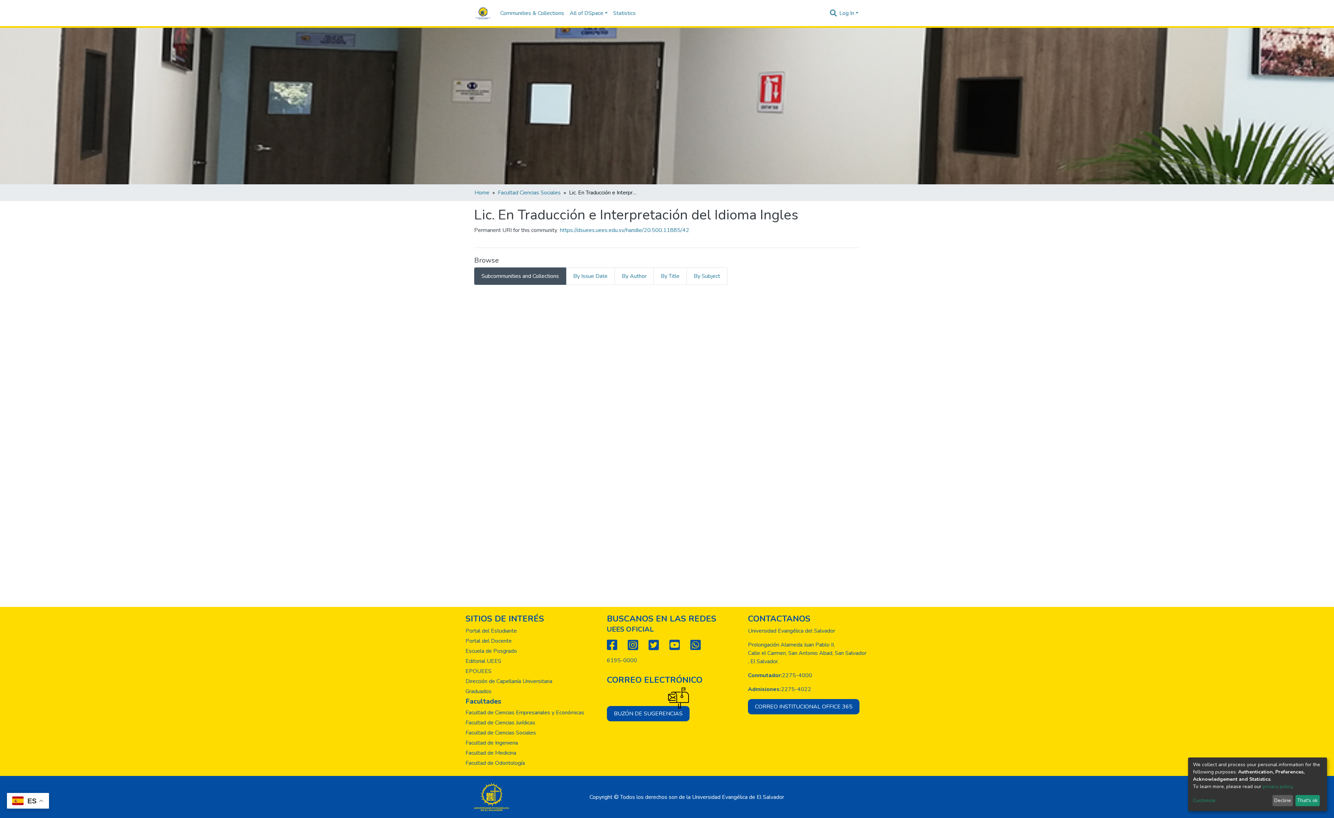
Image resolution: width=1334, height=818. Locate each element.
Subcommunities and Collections (520, 276)
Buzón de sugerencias (648, 713)
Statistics (624, 13)
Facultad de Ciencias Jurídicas (500, 723)
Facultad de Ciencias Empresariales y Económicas (525, 712)
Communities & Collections (532, 13)
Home (482, 193)
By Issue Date (590, 276)
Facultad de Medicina (491, 753)
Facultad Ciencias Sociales (529, 193)
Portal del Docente (489, 641)
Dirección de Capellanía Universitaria (509, 681)
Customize (1204, 800)
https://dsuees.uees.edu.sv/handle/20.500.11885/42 (624, 230)
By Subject (707, 276)
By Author (634, 276)
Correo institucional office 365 (804, 707)
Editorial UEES (483, 661)
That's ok (1307, 800)
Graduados (479, 691)
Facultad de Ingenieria (492, 743)
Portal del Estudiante (491, 631)
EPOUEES (479, 671)
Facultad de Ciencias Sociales (501, 733)
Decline (1282, 800)
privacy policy (1277, 786)
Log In (846, 13)
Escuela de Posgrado (491, 651)
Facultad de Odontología (495, 763)
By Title (670, 276)
